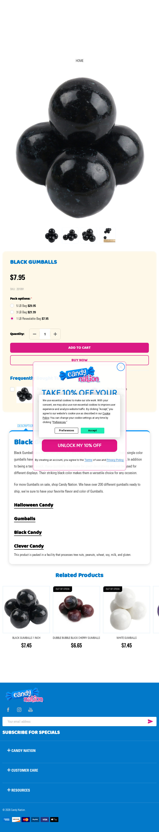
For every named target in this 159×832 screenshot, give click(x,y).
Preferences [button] (59, 422)
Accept (92, 430)
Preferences (66, 430)
